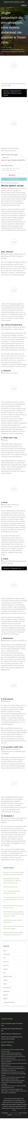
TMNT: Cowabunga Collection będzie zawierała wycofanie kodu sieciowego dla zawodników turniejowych (12, 1082)
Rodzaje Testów (7, 976)
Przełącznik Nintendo (9, 1002)
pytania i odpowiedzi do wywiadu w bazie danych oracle (12, 93)
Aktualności (9, 47)
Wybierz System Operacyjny (9, 154)
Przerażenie (6, 954)
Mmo (4, 950)
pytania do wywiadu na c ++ (13, 568)
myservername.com (14, 1113)
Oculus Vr (6, 965)
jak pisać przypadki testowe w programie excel (12, 1024)
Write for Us (18, 1115)
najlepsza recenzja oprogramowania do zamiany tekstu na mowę (11, 1038)
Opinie (5, 984)
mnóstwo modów (16, 304)
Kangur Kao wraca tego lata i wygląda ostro (12, 1089)
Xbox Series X (7, 987)
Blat (4, 972)
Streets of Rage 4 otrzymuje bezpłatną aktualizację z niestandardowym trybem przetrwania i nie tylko (13, 914)
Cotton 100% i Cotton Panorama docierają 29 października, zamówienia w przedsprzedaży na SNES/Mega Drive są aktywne (13, 1068)
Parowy (5, 980)
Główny (3, 47)
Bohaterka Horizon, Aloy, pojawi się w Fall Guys (12, 1072)
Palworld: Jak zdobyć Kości (10, 887)
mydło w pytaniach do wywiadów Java (11, 1033)
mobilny (5, 998)
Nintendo (5, 995)
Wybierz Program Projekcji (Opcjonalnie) (13, 160)
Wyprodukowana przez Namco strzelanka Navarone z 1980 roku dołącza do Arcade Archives (12, 880)
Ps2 (4, 958)
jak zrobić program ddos (7, 1042)
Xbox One (6, 961)
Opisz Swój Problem (7, 165)
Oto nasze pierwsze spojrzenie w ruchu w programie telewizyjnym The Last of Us (13, 899)
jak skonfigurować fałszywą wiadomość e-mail (12, 1029)
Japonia (5, 969)
